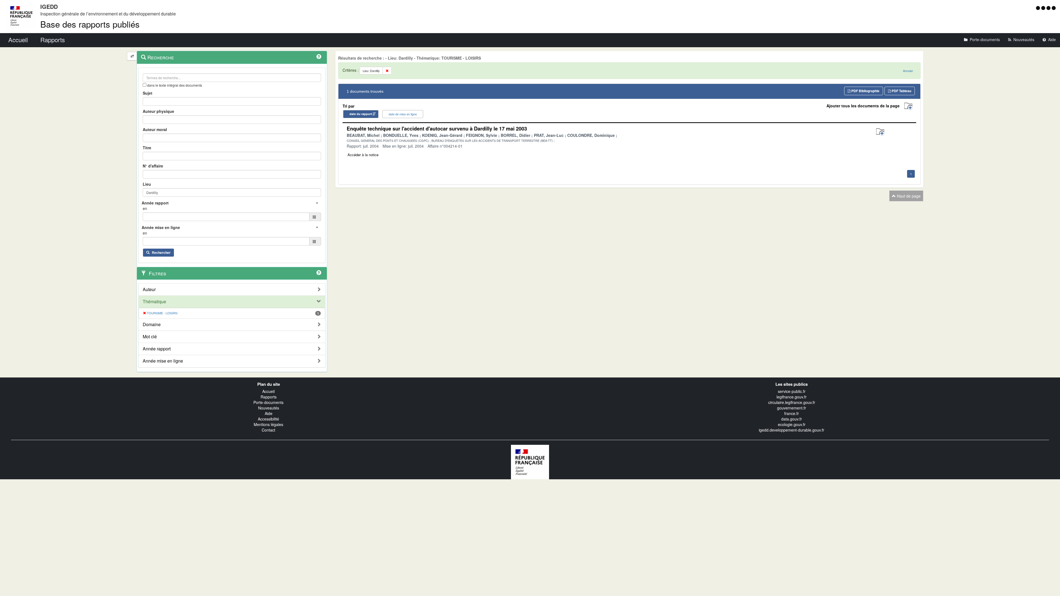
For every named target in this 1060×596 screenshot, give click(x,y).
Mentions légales (268, 424)
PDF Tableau (901, 90)
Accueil (268, 391)
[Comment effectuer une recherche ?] (318, 56)
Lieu (147, 184)
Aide (268, 413)
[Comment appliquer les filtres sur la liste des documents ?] (318, 272)
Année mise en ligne (163, 361)
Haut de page (908, 196)
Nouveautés (268, 408)
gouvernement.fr (791, 408)
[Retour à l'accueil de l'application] (530, 461)
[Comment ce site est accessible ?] (1038, 7)
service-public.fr (791, 391)
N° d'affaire (153, 166)
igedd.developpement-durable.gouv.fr (791, 430)
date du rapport (360, 114)
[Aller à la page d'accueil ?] (1054, 7)
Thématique (154, 302)
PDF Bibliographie (864, 90)
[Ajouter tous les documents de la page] (908, 106)
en (145, 208)
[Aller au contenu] (1043, 7)
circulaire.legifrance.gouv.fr (791, 402)
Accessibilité (268, 419)
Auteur (149, 289)
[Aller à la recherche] (1049, 7)
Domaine (152, 324)
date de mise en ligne (403, 114)
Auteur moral (155, 129)
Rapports (269, 397)
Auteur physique (158, 111)
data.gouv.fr (791, 419)
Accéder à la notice (363, 154)
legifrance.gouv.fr (792, 397)
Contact (268, 430)
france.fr (791, 413)
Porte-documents (268, 402)
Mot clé (150, 337)
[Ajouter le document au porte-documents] (880, 132)
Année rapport (157, 349)
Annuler (908, 70)
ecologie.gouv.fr (791, 424)
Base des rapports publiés (90, 24)
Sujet (147, 93)
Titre (147, 147)
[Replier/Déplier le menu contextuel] (132, 56)
